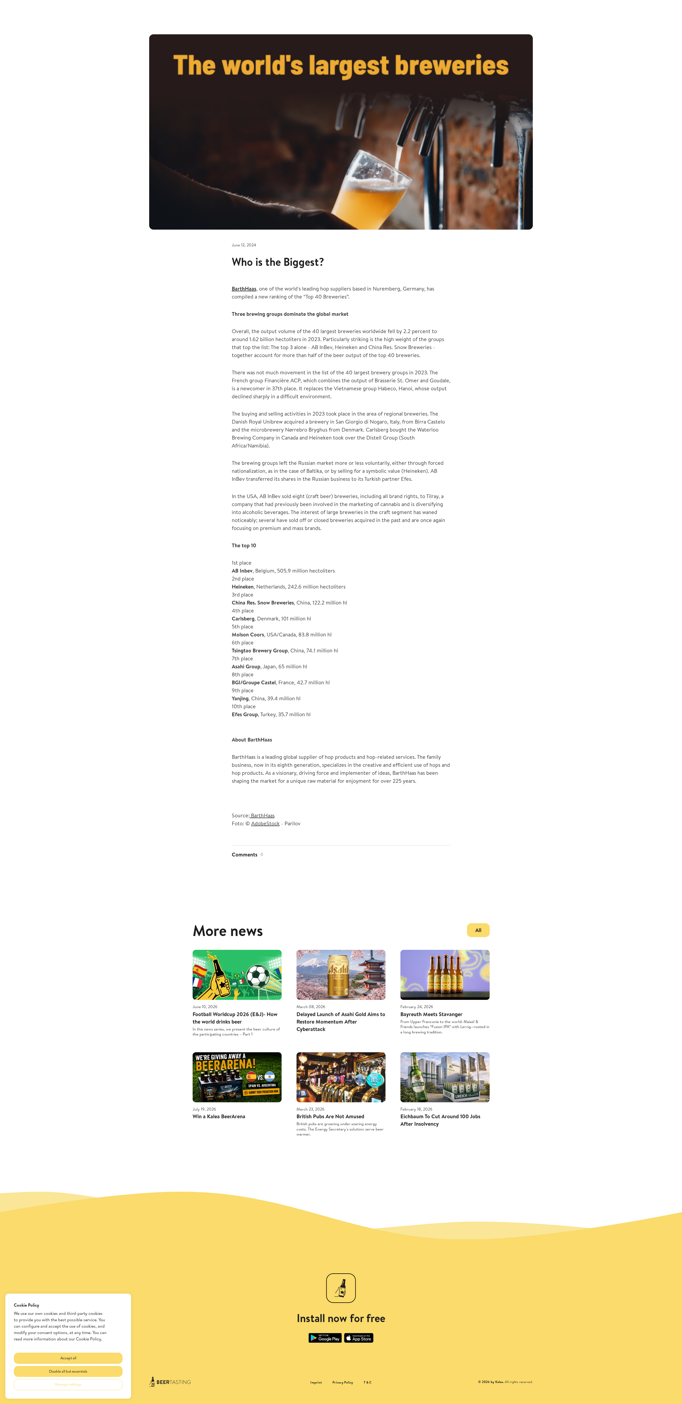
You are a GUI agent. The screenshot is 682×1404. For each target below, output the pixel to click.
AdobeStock (265, 823)
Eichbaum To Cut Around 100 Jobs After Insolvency (440, 1120)
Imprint (316, 1382)
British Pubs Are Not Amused (330, 1116)
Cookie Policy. (89, 1339)
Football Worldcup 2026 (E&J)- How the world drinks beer (235, 1017)
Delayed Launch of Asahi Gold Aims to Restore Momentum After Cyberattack (341, 1021)
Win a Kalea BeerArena (219, 1116)
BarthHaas (262, 815)
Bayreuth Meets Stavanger (431, 1014)
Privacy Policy (342, 1382)
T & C (367, 1382)
